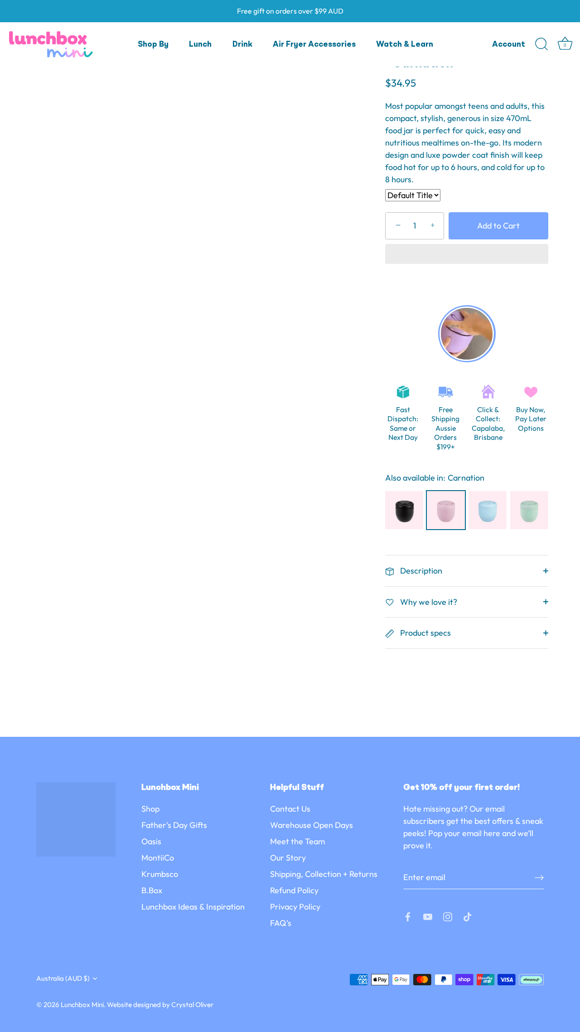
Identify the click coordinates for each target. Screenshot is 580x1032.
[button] (466, 255)
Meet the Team (297, 841)
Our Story (288, 857)
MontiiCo (157, 857)
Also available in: (415, 478)
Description (420, 570)
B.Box (151, 890)
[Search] (541, 44)
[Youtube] (427, 915)
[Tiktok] (467, 915)
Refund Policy (294, 890)
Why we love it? (427, 602)
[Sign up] (539, 877)
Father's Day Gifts (174, 825)
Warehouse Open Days (311, 825)
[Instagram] (447, 915)
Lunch (200, 45)
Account (508, 45)
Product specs (424, 633)
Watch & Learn (404, 45)
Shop (150, 808)
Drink (242, 45)
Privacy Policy (295, 906)
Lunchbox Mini (82, 1004)
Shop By (153, 45)
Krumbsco (159, 874)
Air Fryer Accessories (314, 45)
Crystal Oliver (192, 1004)
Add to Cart (498, 225)
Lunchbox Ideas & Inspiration (193, 906)
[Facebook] (407, 915)
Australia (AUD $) (63, 978)
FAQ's (280, 923)
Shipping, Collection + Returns (323, 874)
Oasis (151, 841)
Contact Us (290, 808)
